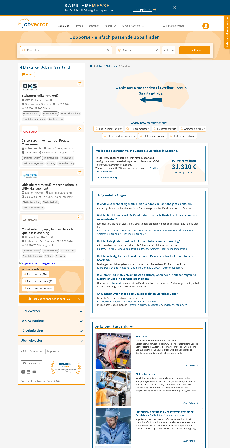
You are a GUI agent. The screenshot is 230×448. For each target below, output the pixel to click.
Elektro (101, 248)
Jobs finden (194, 50)
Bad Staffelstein (147, 301)
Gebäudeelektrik (126, 248)
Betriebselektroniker (134, 233)
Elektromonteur (139, 128)
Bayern (133, 304)
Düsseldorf (123, 301)
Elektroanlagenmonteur (121, 136)
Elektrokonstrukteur (109, 230)
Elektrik (111, 248)
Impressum (53, 351)
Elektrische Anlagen (148, 248)
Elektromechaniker (155, 136)
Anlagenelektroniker (109, 233)
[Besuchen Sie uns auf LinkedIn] (28, 372)
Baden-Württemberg (175, 304)
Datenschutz (36, 351)
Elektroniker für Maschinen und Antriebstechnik (166, 230)
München (110, 301)
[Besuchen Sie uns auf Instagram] (23, 372)
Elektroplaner (130, 230)
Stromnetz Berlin (173, 267)
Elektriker (111, 66)
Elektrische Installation (174, 248)
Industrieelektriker (185, 136)
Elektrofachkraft (166, 128)
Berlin (100, 301)
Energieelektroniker (110, 128)
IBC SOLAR (155, 267)
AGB (23, 351)
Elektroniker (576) (37, 274)
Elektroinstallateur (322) (41, 281)
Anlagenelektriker (194, 128)
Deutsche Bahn (139, 267)
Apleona (125, 267)
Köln (134, 301)
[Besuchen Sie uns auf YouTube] (34, 372)
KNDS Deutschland (108, 267)
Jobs (99, 66)
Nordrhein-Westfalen (150, 304)
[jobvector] (36, 23)
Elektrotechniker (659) (39, 288)
